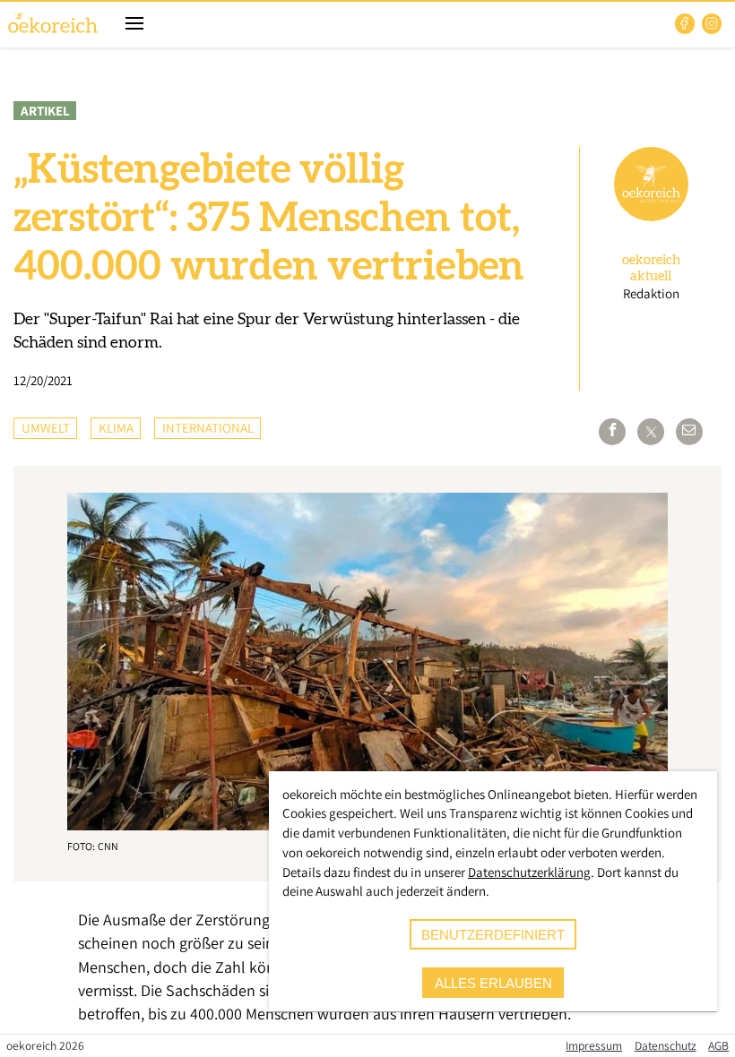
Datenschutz (665, 1045)
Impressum (594, 1045)
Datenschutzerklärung (529, 872)
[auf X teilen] (650, 431)
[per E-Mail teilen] (689, 431)
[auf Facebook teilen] (612, 431)
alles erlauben (493, 983)
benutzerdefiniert (493, 934)
